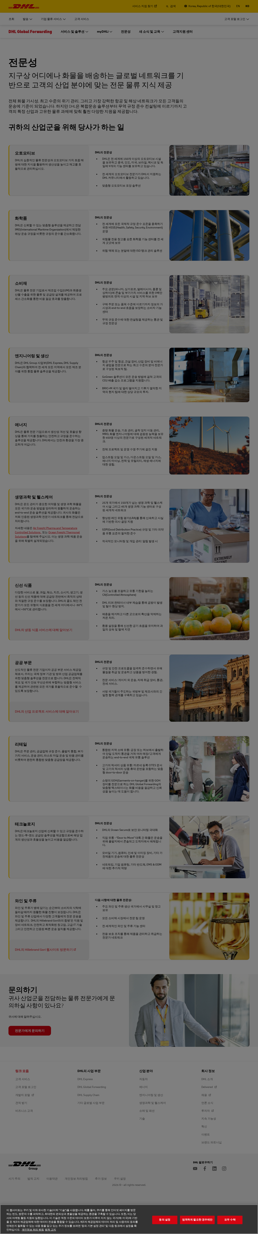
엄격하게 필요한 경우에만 (197, 1220)
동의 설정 (164, 1220)
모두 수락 (230, 1220)
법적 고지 (50, 1229)
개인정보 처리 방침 (33, 1229)
